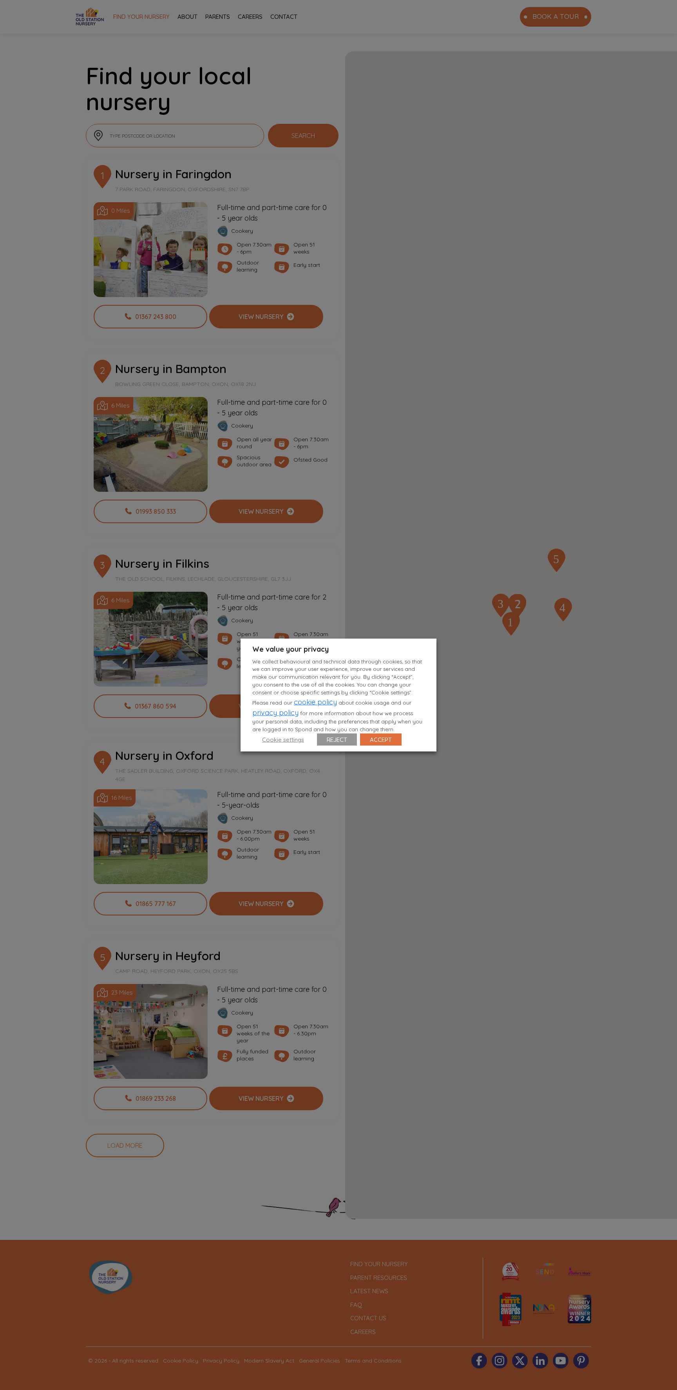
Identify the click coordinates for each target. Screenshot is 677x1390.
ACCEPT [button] (381, 739)
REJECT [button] (337, 739)
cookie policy (315, 702)
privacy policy (275, 712)
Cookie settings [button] (283, 739)
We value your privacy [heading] (290, 648)
